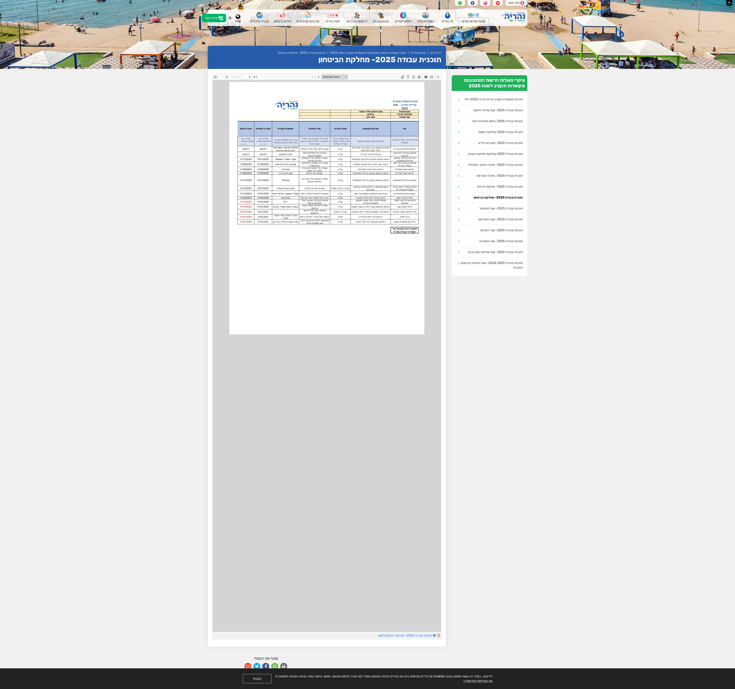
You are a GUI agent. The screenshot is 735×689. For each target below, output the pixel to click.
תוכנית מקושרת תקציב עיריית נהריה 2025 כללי (493, 99)
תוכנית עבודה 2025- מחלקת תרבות (500, 186)
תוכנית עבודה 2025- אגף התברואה (500, 219)
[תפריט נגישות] (729, 3)
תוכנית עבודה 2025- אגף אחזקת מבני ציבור (495, 252)
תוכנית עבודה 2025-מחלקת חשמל (500, 132)
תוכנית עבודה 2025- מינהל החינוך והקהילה (495, 165)
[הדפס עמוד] (284, 666)
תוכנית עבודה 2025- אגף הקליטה (501, 230)
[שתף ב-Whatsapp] (275, 666)
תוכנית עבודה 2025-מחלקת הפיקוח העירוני (495, 154)
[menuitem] (473, 18)
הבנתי (257, 679)
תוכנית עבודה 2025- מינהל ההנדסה (499, 175)
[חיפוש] (230, 18)
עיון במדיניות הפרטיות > (477, 681)
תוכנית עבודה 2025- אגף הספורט (501, 241)
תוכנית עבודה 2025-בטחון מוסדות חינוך (497, 121)
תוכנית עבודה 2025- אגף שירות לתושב (498, 110)
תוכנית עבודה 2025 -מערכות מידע (500, 143)
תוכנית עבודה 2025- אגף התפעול (501, 208)
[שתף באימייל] (248, 666)
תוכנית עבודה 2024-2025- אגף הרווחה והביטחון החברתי (492, 265)
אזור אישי (514, 3)
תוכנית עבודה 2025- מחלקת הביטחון (498, 197)
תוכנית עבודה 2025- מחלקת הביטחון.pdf (394, 634)
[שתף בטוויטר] (257, 666)
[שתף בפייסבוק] (266, 666)
